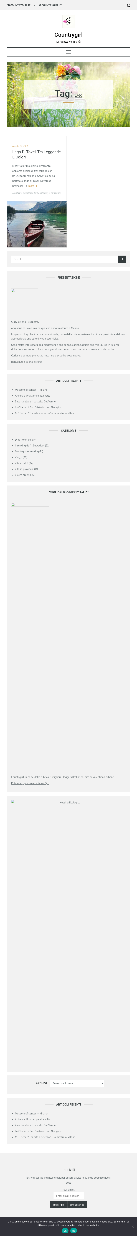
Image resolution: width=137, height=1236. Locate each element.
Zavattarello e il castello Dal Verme (35, 401)
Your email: (68, 1189)
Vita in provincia (24, 469)
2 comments (54, 193)
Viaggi (18, 457)
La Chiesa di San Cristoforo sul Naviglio (37, 407)
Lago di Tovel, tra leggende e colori (36, 154)
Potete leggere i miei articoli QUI (30, 783)
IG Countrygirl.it (50, 5)
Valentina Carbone (103, 776)
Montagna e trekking (22, 193)
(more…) (32, 185)
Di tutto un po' (23, 439)
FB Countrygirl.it (19, 5)
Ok (65, 1230)
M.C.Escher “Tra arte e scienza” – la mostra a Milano (45, 413)
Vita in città (21, 463)
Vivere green (22, 474)
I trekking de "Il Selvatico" (29, 445)
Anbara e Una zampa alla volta (32, 395)
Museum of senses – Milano (31, 389)
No (73, 1230)
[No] (132, 1226)
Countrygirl (68, 34)
